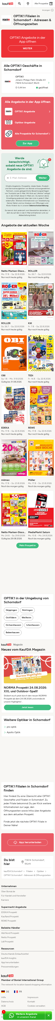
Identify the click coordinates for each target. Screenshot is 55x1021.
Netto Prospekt (8, 937)
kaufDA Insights (8, 958)
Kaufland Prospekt (10, 916)
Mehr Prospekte (27, 545)
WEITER (27, 48)
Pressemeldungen (10, 966)
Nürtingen (27, 610)
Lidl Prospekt (7, 941)
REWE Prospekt (8, 921)
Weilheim (26, 617)
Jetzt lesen (27, 707)
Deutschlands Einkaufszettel (15, 954)
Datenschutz (7, 1001)
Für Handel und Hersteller (13, 895)
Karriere (5, 900)
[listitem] (14, 254)
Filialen (29, 871)
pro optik (11, 726)
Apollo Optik (13, 732)
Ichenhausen (32, 625)
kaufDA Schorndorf (13, 871)
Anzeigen (46, 10)
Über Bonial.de (8, 891)
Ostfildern (11, 617)
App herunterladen (10, 962)
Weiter (43, 177)
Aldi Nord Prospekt (10, 933)
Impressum (33, 997)
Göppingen (11, 610)
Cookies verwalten (36, 1006)
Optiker (40, 871)
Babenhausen (13, 632)
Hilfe (3, 997)
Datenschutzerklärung (38, 205)
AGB (3, 1006)
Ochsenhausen (13, 625)
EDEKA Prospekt (9, 912)
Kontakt (31, 1001)
